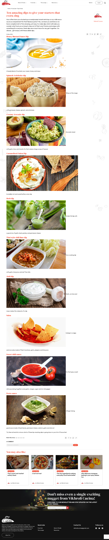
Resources (56, 3)
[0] (90, 34)
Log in (98, 3)
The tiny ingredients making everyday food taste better (66, 474)
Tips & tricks (20, 8)
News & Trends (22, 3)
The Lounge (45, 3)
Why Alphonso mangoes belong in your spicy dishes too (90, 475)
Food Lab (33, 3)
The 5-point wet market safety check (15, 474)
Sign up (90, 2)
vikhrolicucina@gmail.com (81, 528)
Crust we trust (37, 473)
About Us (7, 535)
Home (9, 8)
